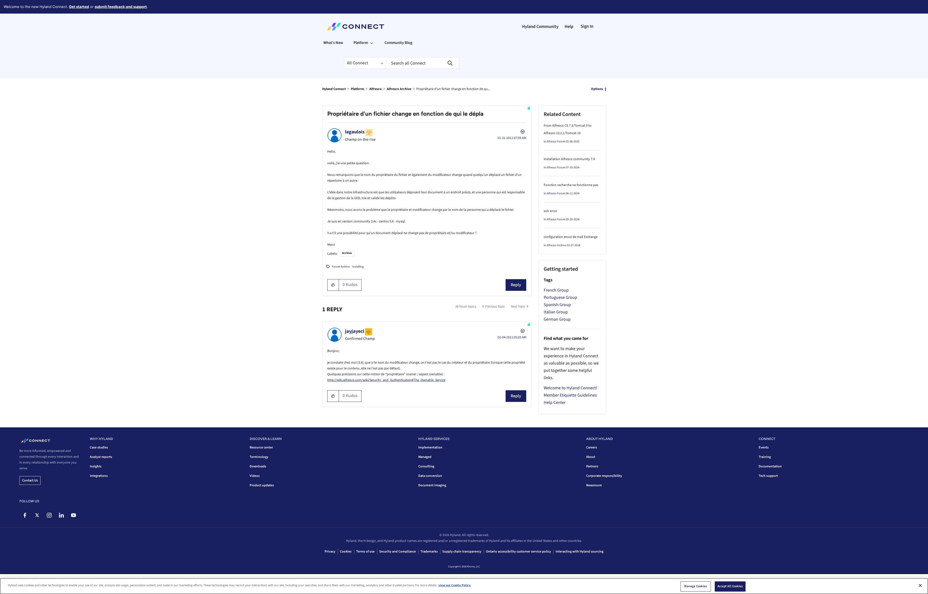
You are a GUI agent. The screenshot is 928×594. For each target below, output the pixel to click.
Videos (255, 475)
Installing (358, 267)
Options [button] (597, 89)
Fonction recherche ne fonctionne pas (571, 185)
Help (569, 27)
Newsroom (594, 485)
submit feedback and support (121, 6)
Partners (592, 466)
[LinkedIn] (61, 515)
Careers (591, 447)
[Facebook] (24, 515)
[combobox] (422, 63)
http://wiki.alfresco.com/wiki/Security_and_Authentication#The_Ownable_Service (386, 380)
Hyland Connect (334, 89)
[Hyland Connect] (355, 26)
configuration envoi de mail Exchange (571, 237)
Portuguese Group (560, 297)
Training (765, 457)
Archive (347, 253)
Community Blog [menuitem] (398, 42)
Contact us (30, 480)
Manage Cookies (695, 586)
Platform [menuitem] (360, 42)
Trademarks (429, 551)
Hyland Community (540, 27)
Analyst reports (101, 457)
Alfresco (375, 89)
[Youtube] (73, 515)
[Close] (920, 585)
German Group (557, 319)
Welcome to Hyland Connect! (570, 388)
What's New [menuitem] (333, 42)
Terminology (259, 457)
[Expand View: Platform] (371, 42)
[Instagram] (49, 515)
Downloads (258, 466)
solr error (550, 211)
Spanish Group (557, 305)
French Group (556, 290)
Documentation (770, 466)
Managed (424, 457)
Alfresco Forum (556, 141)
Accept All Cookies (730, 586)
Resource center (261, 447)
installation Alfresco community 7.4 (569, 159)
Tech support (768, 475)
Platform (357, 89)
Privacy (330, 551)
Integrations (99, 475)
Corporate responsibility (604, 475)
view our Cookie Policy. (454, 585)
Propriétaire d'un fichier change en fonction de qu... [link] (453, 89)
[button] (333, 285)
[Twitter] (37, 515)
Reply (516, 285)
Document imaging (432, 485)
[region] (464, 586)
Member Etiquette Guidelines (570, 395)
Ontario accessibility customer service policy (518, 551)
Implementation (430, 447)
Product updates (262, 485)
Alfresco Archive (399, 89)
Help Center (555, 402)
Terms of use (365, 551)
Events (764, 447)
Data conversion (430, 475)
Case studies (99, 447)
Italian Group (556, 312)
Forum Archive (341, 267)
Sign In (587, 26)
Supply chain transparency (461, 551)
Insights (95, 466)
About (590, 457)
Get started (79, 6)
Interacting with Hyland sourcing (579, 551)
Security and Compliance (397, 551)
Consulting (426, 466)
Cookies (346, 551)
